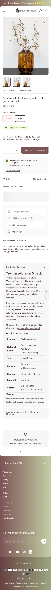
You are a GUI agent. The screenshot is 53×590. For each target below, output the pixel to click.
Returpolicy (7, 514)
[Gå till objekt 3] (27, 82)
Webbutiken (7, 472)
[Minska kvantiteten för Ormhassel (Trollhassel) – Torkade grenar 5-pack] (5, 150)
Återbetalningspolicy (22, 583)
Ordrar (5, 493)
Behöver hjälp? (42, 179)
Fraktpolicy (7, 510)
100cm (8, 118)
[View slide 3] (27, 451)
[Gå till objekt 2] (17, 82)
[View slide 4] (30, 451)
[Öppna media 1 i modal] (43, 21)
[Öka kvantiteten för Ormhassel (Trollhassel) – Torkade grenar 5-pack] (16, 150)
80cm (20, 118)
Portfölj (5, 480)
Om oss (5, 506)
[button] (45, 295)
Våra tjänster (7, 476)
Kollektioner (12, 90)
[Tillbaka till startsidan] (4, 91)
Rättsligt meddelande (32, 587)
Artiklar (5, 483)
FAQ (4, 487)
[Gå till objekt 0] (7, 82)
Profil (5, 497)
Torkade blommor (25, 90)
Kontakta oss (7, 503)
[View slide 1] (21, 451)
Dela (8, 179)
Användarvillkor (33, 583)
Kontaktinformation (19, 587)
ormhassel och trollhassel (29, 328)
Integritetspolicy (8, 518)
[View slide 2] (24, 451)
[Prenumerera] (43, 541)
